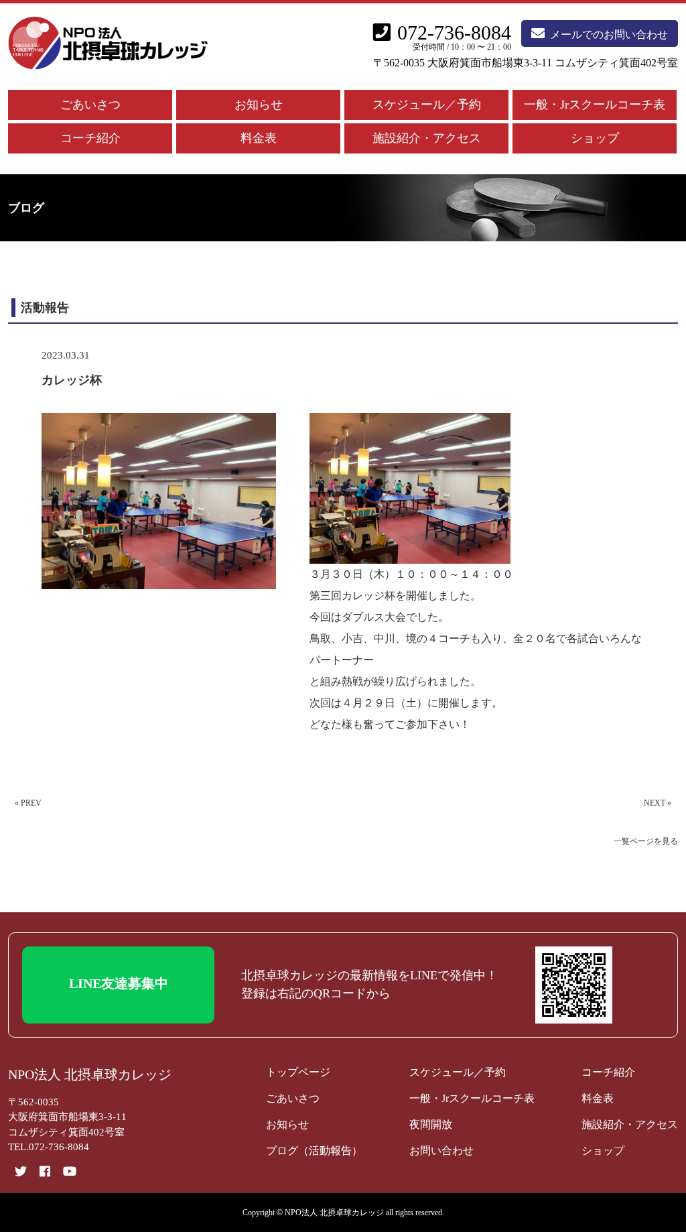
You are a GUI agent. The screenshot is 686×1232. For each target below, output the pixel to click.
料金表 (259, 138)
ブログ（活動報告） (314, 1150)
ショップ (595, 138)
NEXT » (657, 803)
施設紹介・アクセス (426, 138)
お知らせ (258, 104)
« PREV (28, 803)
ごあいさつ (90, 104)
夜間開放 (430, 1124)
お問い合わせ (441, 1150)
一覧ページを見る (646, 841)
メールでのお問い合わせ (609, 34)
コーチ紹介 (90, 138)
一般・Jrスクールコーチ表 (594, 104)
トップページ (298, 1072)
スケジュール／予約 (426, 104)
